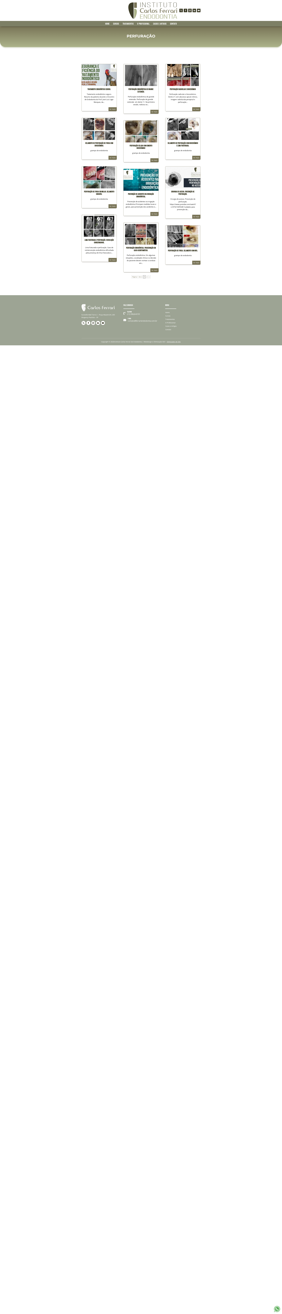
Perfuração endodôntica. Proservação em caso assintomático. (141, 249)
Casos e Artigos (160, 23)
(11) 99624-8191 (133, 314)
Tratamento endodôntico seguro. (99, 89)
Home (107, 23)
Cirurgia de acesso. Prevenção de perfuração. (182, 193)
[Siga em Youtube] (198, 10)
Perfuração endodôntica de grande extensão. (140, 90)
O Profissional (143, 23)
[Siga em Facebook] (185, 10)
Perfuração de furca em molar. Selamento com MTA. (99, 193)
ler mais (113, 109)
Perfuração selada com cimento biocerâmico (141, 147)
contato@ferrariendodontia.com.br (142, 321)
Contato (173, 23)
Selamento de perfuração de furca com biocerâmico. (99, 144)
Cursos (116, 23)
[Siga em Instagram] (190, 10)
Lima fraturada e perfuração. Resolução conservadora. (99, 241)
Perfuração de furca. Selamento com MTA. (183, 250)
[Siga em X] (181, 10)
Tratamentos (128, 23)
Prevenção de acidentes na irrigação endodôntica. (141, 195)
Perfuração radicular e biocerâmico (183, 89)
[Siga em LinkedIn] (194, 10)
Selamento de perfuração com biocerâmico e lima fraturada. (183, 144)
